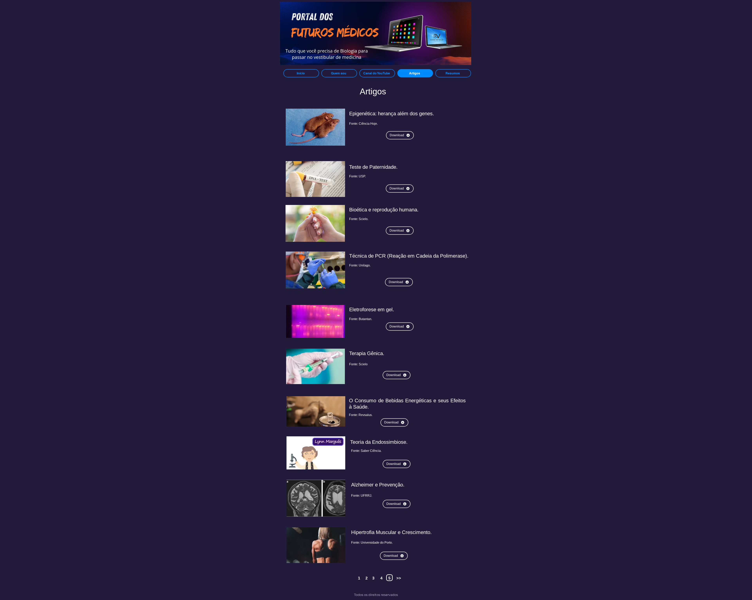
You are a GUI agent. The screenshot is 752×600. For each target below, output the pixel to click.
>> (398, 578)
